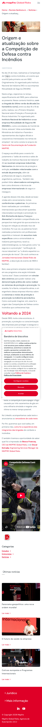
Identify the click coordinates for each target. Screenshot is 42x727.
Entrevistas (7, 554)
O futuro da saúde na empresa (17, 639)
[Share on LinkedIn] (7, 77)
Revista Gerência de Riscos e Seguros (18, 10)
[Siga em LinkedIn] (18, 708)
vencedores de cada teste (26, 418)
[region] (21, 363)
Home (4, 10)
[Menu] (38, 3)
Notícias (32, 10)
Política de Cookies (22, 373)
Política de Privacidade (12, 375)
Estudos (5, 551)
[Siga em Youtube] (23, 708)
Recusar (21, 387)
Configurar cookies (21, 381)
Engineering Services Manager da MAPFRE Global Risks (20, 448)
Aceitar (21, 394)
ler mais (5, 613)
